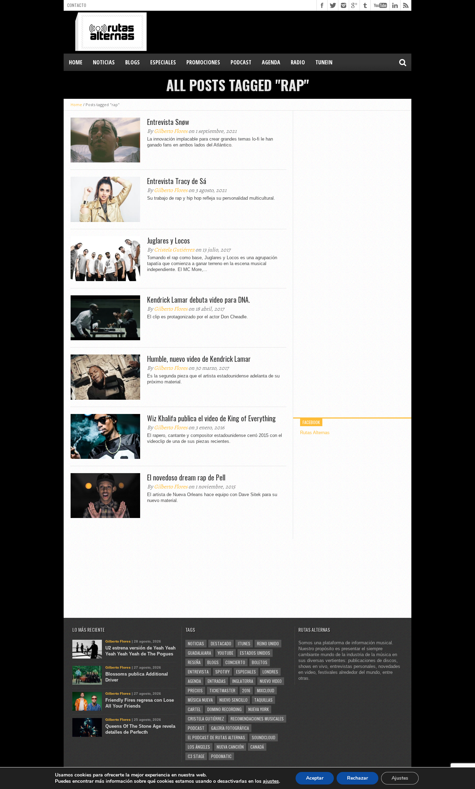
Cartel (194, 709)
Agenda (194, 681)
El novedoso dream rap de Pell (186, 477)
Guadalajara (199, 653)
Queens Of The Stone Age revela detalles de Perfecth (140, 729)
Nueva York (258, 709)
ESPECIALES (163, 62)
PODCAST (241, 62)
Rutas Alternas (315, 432)
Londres (270, 672)
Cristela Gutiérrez (174, 250)
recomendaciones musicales (257, 719)
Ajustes (400, 778)
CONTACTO (76, 5)
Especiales (246, 672)
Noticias (196, 643)
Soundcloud (263, 737)
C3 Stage (196, 756)
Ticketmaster (222, 690)
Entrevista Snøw (168, 122)
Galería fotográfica (230, 728)
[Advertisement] (284, 31)
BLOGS (132, 62)
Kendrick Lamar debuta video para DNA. (198, 299)
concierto (235, 662)
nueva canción (230, 747)
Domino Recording (224, 709)
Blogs (213, 662)
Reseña (194, 662)
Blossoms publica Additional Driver (136, 677)
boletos (259, 662)
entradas (217, 681)
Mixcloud (265, 690)
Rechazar (357, 778)
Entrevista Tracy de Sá (176, 181)
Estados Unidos (255, 653)
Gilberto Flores (170, 131)
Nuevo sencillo (233, 700)
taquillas (263, 700)
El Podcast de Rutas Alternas (216, 737)
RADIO (298, 62)
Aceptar (314, 778)
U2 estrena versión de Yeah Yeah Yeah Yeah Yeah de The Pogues (140, 650)
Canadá (257, 747)
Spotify (222, 672)
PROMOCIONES (203, 62)
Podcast (196, 728)
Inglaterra (242, 681)
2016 (246, 690)
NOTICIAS (104, 62)
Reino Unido (268, 643)
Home (75, 62)
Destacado (221, 643)
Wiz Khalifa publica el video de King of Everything (211, 418)
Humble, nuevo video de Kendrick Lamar (199, 358)
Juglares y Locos (168, 240)
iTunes (244, 643)
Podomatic (221, 756)
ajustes (271, 781)
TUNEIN (323, 62)
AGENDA (271, 62)
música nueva (200, 700)
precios (195, 690)
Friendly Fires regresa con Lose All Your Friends (139, 703)
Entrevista (198, 672)
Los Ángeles (199, 747)
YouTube (225, 653)
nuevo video (271, 681)
